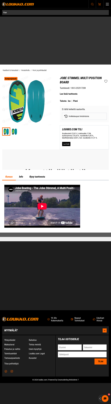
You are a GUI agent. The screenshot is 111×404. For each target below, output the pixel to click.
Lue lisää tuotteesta (68, 61)
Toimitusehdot (10, 374)
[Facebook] (6, 392)
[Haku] (92, 4)
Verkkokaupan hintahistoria (79, 84)
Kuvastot (33, 379)
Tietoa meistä (35, 365)
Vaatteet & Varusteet (10, 38)
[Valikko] (107, 4)
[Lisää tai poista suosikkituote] (106, 49)
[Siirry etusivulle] (18, 4)
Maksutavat (9, 365)
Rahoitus (33, 361)
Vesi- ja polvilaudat (39, 38)
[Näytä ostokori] (99, 4)
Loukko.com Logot (37, 374)
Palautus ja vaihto (12, 370)
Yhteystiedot (9, 361)
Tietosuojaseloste (12, 379)
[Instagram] (12, 392)
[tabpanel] (55, 260)
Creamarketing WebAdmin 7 (68, 401)
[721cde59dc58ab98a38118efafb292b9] (14, 99)
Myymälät (11, 351)
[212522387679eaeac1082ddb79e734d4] (26, 68)
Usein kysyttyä (35, 370)
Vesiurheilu (25, 38)
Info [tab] (21, 230)
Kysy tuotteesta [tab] (37, 230)
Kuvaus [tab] (9, 230)
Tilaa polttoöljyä (11, 384)
